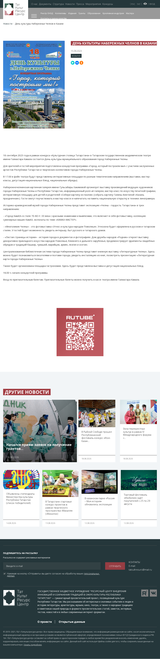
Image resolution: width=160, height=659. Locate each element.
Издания (72, 13)
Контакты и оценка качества (54, 18)
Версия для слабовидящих (145, 3)
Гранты (82, 13)
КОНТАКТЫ (134, 562)
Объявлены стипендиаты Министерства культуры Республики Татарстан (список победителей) (20, 498)
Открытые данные (72, 621)
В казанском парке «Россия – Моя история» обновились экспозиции (100, 501)
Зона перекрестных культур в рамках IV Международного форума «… (137, 433)
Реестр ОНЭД (47, 13)
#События (76, 56)
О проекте (45, 621)
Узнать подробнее (33, 644)
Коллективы (60, 13)
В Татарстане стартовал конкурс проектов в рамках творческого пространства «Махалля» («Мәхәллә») (59, 507)
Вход (152, 3)
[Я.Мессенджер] (73, 63)
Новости (70, 3)
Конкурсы (107, 3)
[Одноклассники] (81, 63)
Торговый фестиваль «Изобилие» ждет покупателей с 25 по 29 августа (137, 499)
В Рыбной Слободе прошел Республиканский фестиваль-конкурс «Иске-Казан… (97, 436)
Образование (94, 13)
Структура (58, 3)
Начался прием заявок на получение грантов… (39, 447)
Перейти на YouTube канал (144, 593)
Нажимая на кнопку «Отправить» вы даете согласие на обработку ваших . (53, 574)
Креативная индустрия (113, 13)
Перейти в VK (153, 593)
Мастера (130, 13)
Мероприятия (93, 3)
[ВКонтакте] (77, 63)
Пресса (80, 3)
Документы (45, 3)
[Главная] (16, 9)
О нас (34, 3)
